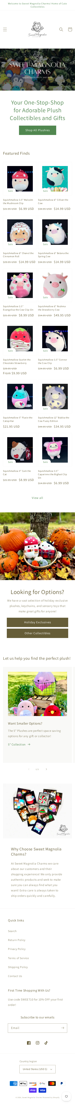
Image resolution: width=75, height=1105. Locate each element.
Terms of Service (18, 958)
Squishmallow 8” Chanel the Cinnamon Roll (18, 255)
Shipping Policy (18, 967)
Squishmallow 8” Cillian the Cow (53, 201)
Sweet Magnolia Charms (32, 1097)
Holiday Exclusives (37, 622)
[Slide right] (46, 769)
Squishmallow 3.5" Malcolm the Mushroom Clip (18, 201)
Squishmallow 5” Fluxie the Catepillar (18, 419)
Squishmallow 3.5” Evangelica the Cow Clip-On (18, 308)
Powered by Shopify (51, 1097)
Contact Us (15, 976)
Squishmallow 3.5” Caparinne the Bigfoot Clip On (52, 474)
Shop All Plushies (37, 130)
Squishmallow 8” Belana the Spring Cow (53, 255)
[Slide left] (28, 769)
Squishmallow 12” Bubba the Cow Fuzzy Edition (53, 419)
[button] (5, 29)
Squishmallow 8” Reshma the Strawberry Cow (52, 308)
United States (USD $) (35, 1069)
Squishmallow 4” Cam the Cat (17, 472)
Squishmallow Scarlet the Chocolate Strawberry (17, 361)
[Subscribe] (62, 1028)
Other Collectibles (37, 633)
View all (37, 498)
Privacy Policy (16, 949)
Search (12, 931)
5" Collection (17, 744)
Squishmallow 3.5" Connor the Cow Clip (52, 361)
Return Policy (16, 940)
